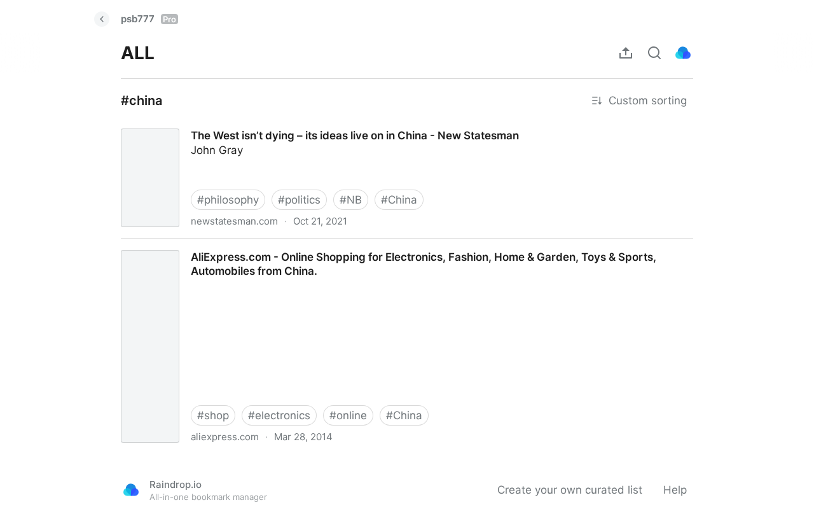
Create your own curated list (569, 489)
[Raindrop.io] (683, 53)
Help (675, 489)
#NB (351, 199)
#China (399, 199)
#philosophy (228, 199)
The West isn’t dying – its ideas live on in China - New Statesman (275, 124)
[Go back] (101, 19)
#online (348, 415)
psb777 (148, 19)
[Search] (654, 53)
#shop (213, 415)
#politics (299, 199)
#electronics (279, 415)
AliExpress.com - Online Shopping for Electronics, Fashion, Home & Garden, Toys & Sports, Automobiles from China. (406, 245)
